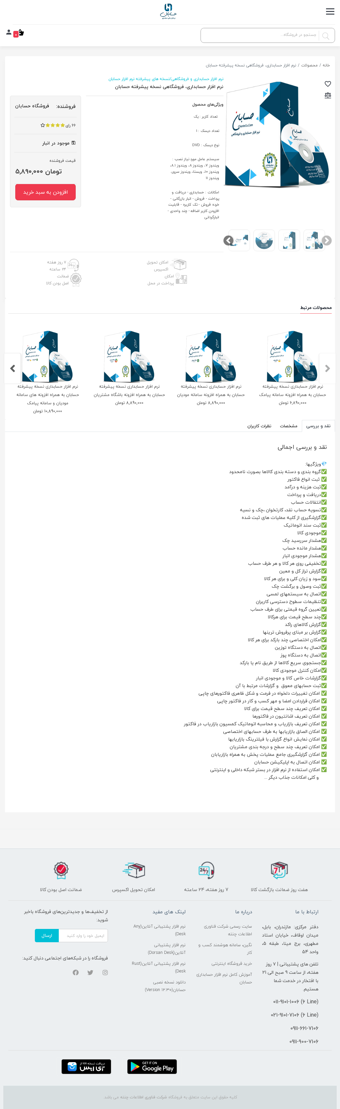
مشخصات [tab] (289, 426)
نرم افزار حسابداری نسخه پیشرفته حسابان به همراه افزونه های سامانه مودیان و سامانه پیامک (47, 395)
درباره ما (243, 911)
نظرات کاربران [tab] (259, 426)
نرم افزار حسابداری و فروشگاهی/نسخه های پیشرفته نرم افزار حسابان (166, 78)
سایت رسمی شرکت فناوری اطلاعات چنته (228, 930)
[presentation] (327, 241)
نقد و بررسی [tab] (318, 426)
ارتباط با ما (306, 911)
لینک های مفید (169, 911)
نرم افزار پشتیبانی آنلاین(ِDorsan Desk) (167, 948)
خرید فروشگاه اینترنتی (232, 963)
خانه (326, 65)
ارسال (47, 935)
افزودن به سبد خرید (45, 192)
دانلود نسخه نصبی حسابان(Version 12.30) (165, 985)
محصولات (309, 65)
